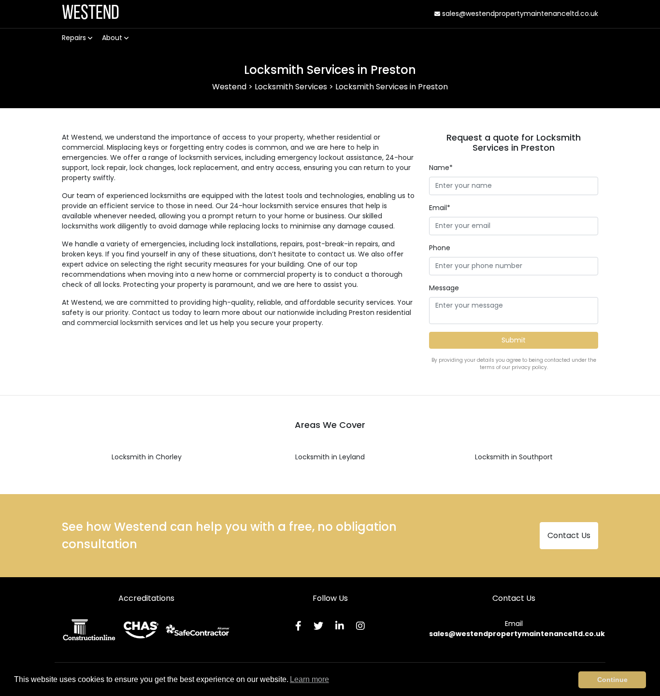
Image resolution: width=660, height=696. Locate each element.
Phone (439, 248)
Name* (441, 167)
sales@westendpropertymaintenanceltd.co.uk (519, 13)
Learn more (309, 679)
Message (444, 288)
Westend (90, 13)
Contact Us (568, 535)
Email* (439, 208)
